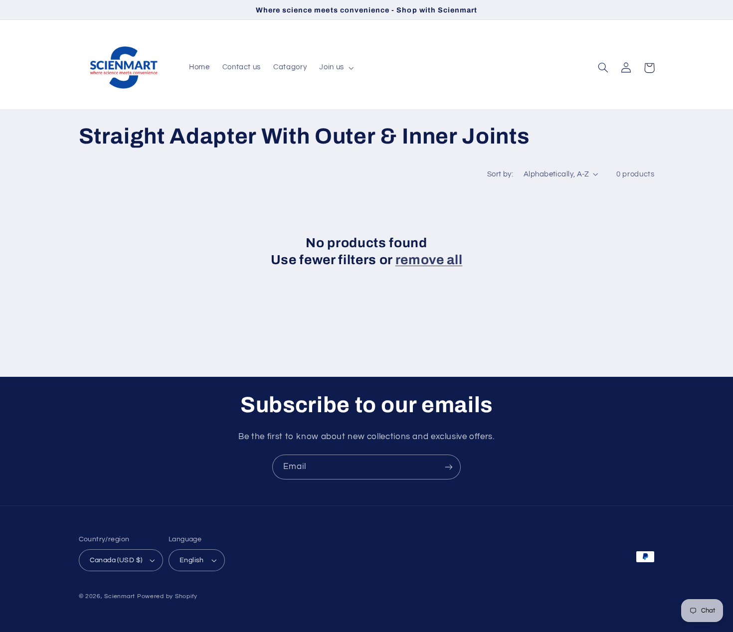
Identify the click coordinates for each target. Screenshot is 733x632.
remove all (429, 260)
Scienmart (119, 596)
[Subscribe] (448, 467)
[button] (335, 68)
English (192, 560)
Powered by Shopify (167, 596)
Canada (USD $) (116, 560)
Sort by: (500, 174)
